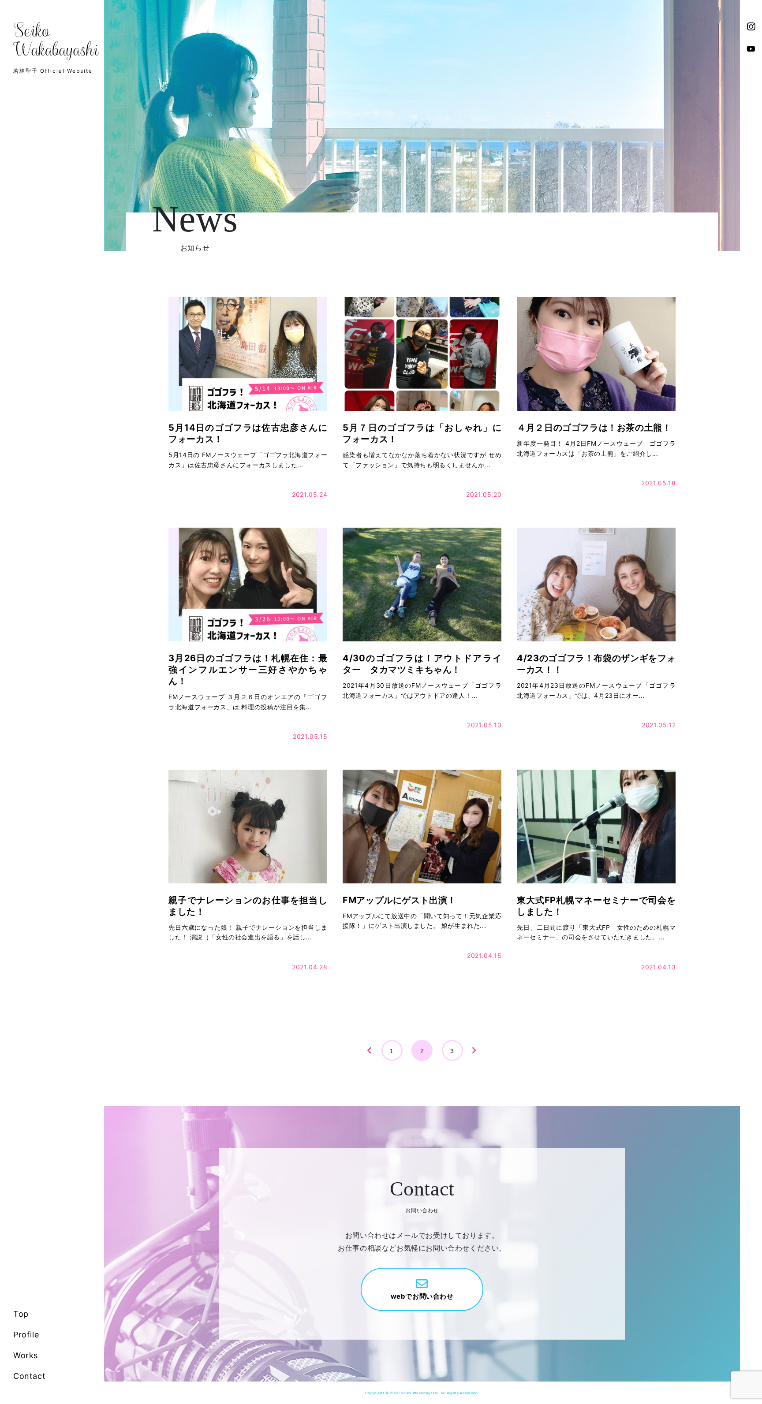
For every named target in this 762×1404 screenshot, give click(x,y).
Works (25, 1355)
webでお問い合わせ (422, 1296)
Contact (29, 1376)
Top (21, 1313)
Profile (26, 1334)
